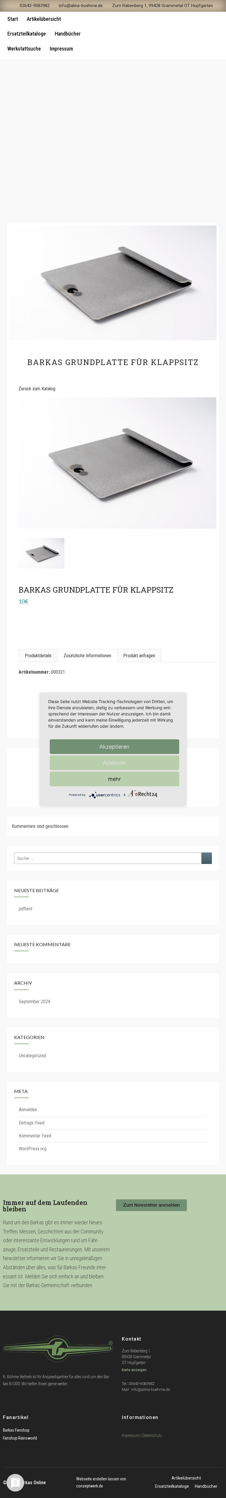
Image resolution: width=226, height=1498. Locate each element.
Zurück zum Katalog (37, 388)
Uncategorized (32, 1055)
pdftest (25, 909)
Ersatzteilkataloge (26, 34)
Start (12, 19)
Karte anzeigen (134, 1370)
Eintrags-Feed (31, 1123)
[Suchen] (207, 858)
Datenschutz (152, 1435)
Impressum (61, 49)
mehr (114, 779)
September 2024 (34, 1001)
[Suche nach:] (113, 858)
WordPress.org (32, 1148)
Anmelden (28, 1109)
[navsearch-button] (209, 35)
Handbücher (68, 34)
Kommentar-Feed (35, 1136)
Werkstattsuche (24, 49)
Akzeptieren (114, 746)
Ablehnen (114, 762)
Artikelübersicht (44, 19)
